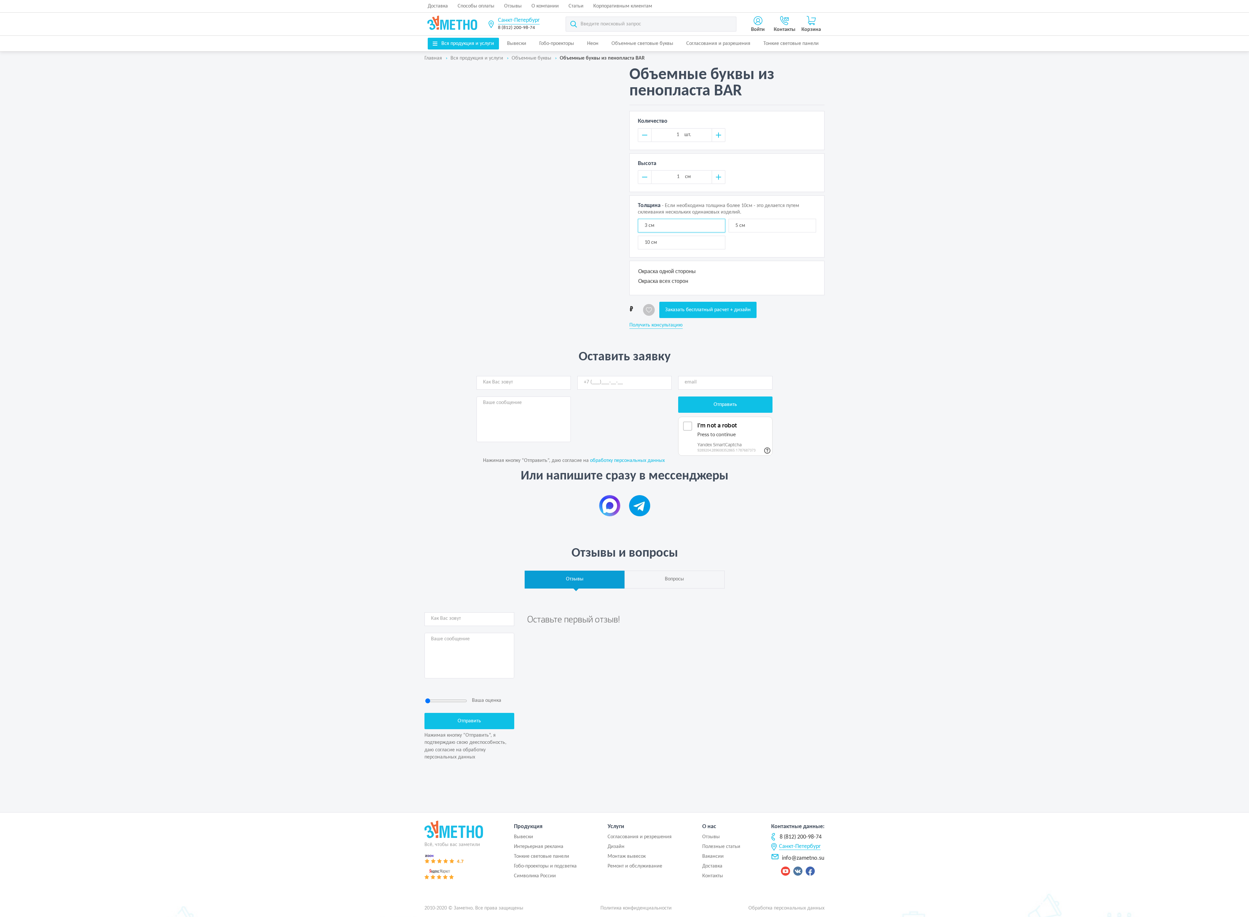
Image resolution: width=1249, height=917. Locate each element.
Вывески (516, 43)
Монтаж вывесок (627, 856)
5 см (740, 225)
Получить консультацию (656, 325)
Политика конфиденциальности (636, 908)
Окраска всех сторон (663, 281)
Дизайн (616, 846)
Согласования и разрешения (718, 43)
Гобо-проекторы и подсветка (545, 866)
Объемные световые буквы (642, 43)
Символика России (535, 876)
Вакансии (713, 856)
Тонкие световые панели (791, 43)
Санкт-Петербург (519, 20)
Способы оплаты (476, 6)
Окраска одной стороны (667, 271)
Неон (592, 43)
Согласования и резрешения (640, 837)
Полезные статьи (721, 846)
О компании (545, 6)
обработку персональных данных (627, 460)
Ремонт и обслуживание (635, 866)
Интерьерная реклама (538, 846)
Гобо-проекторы (556, 43)
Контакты (712, 876)
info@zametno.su (803, 858)
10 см (651, 242)
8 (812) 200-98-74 (516, 27)
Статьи (576, 6)
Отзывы (513, 6)
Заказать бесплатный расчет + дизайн (708, 310)
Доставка (438, 6)
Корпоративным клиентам (622, 6)
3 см (649, 225)
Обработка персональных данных (786, 908)
